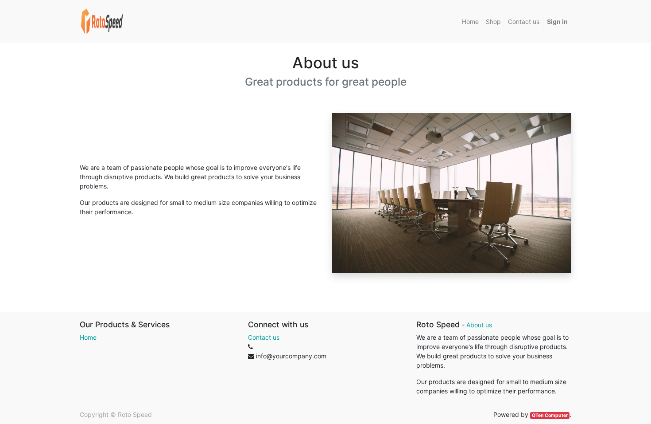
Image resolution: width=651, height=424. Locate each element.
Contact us (263, 337)
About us (479, 325)
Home (88, 337)
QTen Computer (550, 415)
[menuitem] (470, 21)
